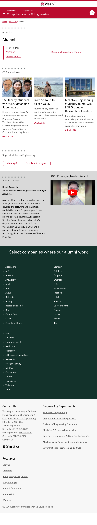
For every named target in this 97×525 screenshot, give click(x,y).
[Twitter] (7, 447)
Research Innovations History (66, 52)
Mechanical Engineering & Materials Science (65, 442)
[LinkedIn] (10, 447)
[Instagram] (14, 447)
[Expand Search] (92, 12)
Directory (7, 471)
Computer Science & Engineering (28, 14)
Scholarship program (36, 163)
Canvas (6, 465)
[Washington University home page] (48, 4)
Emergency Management (15, 477)
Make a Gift (8, 494)
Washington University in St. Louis (19, 412)
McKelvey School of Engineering (20, 11)
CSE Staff (10, 52)
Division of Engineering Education (60, 424)
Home (4, 22)
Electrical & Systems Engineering (59, 430)
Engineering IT (10, 483)
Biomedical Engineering (55, 413)
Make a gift (12, 163)
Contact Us (7, 440)
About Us (13, 22)
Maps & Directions (12, 489)
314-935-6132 (19, 436)
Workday (7, 500)
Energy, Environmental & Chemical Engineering (66, 436)
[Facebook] (3, 447)
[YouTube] (17, 447)
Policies (49, 507)
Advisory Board (13, 57)
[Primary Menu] (4, 12)
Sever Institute (50, 448)
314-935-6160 (25, 433)
